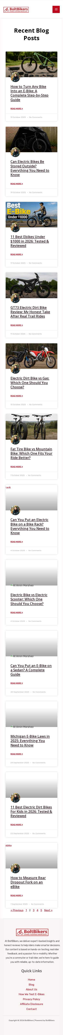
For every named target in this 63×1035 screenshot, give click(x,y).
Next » (48, 910)
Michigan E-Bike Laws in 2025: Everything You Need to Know (30, 740)
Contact (31, 1009)
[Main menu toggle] (56, 9)
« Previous (17, 910)
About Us (31, 989)
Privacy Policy (31, 999)
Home (31, 979)
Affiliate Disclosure (31, 1004)
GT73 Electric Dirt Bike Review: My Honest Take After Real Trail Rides (30, 312)
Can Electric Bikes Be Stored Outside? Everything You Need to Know (29, 168)
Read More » (16, 108)
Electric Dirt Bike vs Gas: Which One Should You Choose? (29, 382)
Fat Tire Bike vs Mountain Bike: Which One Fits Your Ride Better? (31, 453)
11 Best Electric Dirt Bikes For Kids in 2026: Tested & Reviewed (31, 811)
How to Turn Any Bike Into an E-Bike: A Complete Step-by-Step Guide (29, 93)
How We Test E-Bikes (31, 994)
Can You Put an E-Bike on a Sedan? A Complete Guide (31, 670)
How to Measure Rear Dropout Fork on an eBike (28, 882)
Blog (31, 984)
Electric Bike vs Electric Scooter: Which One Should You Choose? (28, 599)
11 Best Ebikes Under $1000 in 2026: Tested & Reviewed (29, 241)
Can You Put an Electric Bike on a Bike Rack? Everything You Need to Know (29, 526)
